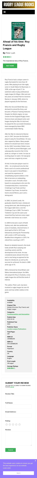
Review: (8, 430)
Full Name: (9, 403)
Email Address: (10, 412)
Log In (12, 387)
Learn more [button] (7, 468)
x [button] (35, 460)
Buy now (10, 66)
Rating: (8, 421)
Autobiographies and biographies (18, 314)
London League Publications (16, 329)
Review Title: (9, 394)
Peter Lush (10, 53)
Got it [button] (18, 473)
